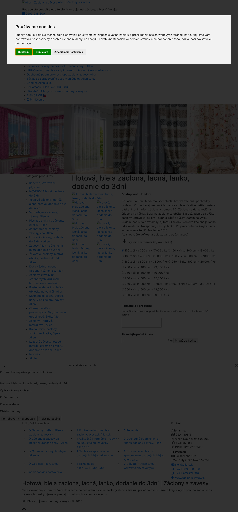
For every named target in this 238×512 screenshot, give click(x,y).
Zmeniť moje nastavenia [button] (68, 51)
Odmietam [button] (42, 51)
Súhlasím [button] (23, 51)
